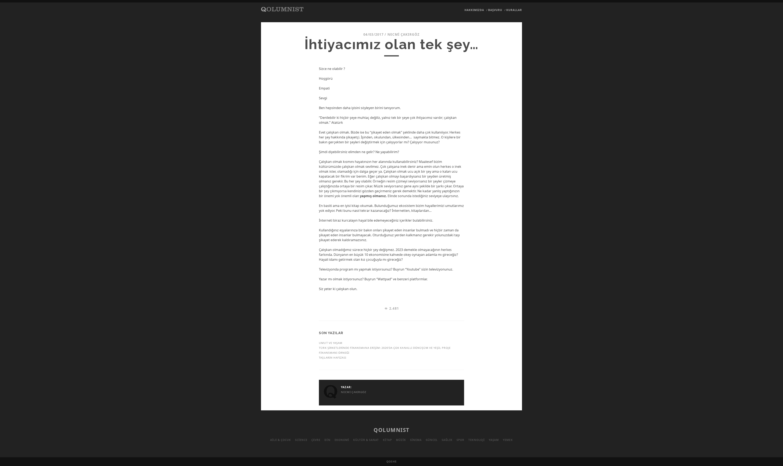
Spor (460, 440)
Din (327, 440)
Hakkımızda (474, 10)
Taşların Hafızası (332, 357)
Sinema (416, 440)
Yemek (508, 440)
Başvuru (495, 10)
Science (301, 440)
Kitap (387, 440)
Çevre (315, 440)
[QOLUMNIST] (282, 9)
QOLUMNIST (391, 430)
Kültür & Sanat (366, 440)
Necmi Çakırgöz (403, 34)
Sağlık (447, 440)
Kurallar (514, 10)
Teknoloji (476, 440)
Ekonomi (342, 440)
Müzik (401, 440)
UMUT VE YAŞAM (330, 343)
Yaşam (494, 440)
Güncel (432, 440)
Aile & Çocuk (280, 440)
